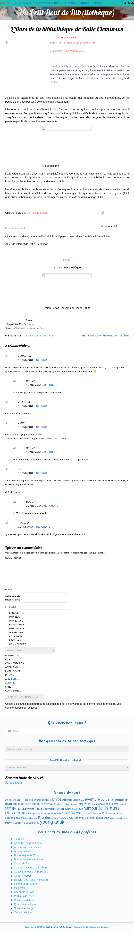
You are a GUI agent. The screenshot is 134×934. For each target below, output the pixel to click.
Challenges (23, 3)
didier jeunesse (71, 804)
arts (82, 800)
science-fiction (94, 817)
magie (32, 813)
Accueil (5, 3)
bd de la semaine (114, 799)
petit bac (29, 818)
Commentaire (13, 558)
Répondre (43, 360)
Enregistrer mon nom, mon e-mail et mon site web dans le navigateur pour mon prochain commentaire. (17, 628)
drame (94, 804)
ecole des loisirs (108, 803)
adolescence (22, 800)
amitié (56, 799)
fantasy (39, 808)
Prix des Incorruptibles (55, 817)
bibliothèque (19, 328)
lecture (40, 328)
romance (79, 817)
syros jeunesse (122, 818)
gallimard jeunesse (54, 808)
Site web (10, 606)
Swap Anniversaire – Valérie (111, 335)
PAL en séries (18, 818)
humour (90, 808)
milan (38, 814)
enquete (123, 804)
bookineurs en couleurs (28, 803)
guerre (68, 809)
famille (10, 808)
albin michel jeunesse (40, 799)
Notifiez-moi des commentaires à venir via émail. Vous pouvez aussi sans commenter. (13, 673)
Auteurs (70, 3)
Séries (98, 3)
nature (50, 813)
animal (77, 799)
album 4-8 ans (67, 37)
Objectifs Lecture (48, 3)
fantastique (25, 808)
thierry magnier (13, 822)
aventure (92, 799)
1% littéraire (10, 800)
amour (67, 799)
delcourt (59, 804)
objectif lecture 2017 (95, 813)
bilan (8, 803)
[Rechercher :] (67, 730)
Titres (85, 3)
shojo (106, 818)
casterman (31, 328)
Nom (8, 589)
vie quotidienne (30, 822)
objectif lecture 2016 (68, 813)
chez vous (49, 804)
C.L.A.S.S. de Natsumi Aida (39, 335)
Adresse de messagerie (13, 597)
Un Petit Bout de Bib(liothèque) (67, 12)
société (113, 818)
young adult (52, 822)
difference (84, 803)
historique (77, 808)
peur (35, 818)
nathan (44, 814)
